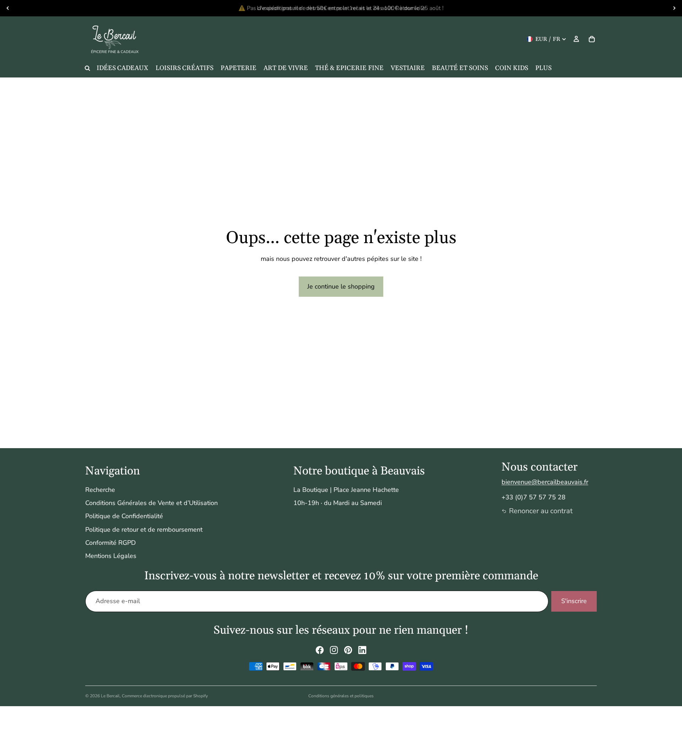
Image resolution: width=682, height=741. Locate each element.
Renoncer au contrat (541, 511)
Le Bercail (110, 696)
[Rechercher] (87, 68)
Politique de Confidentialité (124, 516)
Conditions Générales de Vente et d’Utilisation (151, 503)
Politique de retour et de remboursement (143, 529)
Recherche (100, 489)
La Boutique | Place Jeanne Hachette (346, 489)
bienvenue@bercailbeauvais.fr (545, 482)
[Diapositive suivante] (674, 8)
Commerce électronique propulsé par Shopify (165, 696)
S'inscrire (574, 601)
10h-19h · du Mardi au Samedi (337, 503)
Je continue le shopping (341, 286)
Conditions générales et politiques (341, 696)
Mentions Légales (110, 556)
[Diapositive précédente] (8, 8)
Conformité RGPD (110, 542)
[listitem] (543, 68)
